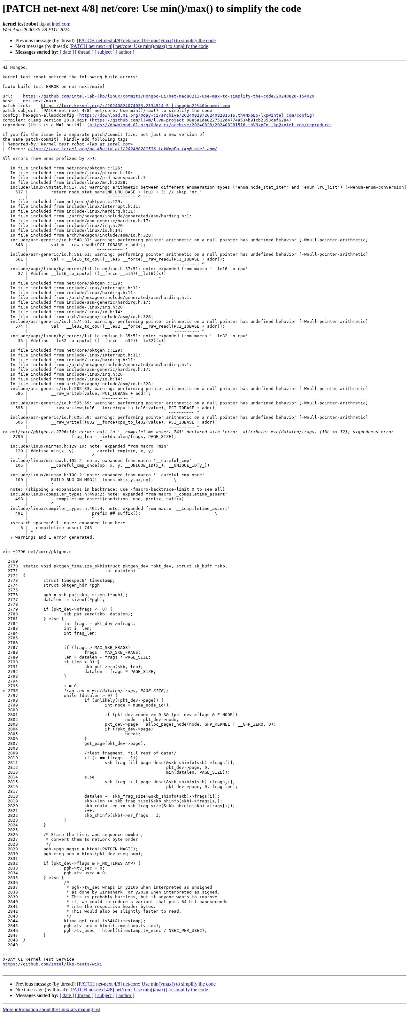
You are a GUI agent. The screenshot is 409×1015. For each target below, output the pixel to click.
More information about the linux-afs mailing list (51, 1009)
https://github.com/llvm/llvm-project (138, 120)
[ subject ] (104, 52)
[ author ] (125, 52)
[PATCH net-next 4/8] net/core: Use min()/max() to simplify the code (146, 40)
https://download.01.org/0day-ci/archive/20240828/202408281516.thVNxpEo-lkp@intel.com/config (195, 115)
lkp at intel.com (54, 24)
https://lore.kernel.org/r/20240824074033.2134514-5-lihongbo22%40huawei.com (135, 105)
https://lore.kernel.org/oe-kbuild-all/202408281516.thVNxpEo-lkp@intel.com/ (122, 148)
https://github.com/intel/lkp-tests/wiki (52, 964)
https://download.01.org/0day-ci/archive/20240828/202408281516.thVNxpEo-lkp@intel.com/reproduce (209, 124)
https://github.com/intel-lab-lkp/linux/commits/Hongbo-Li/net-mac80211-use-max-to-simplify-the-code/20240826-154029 (168, 96)
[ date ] (67, 52)
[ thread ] (84, 52)
